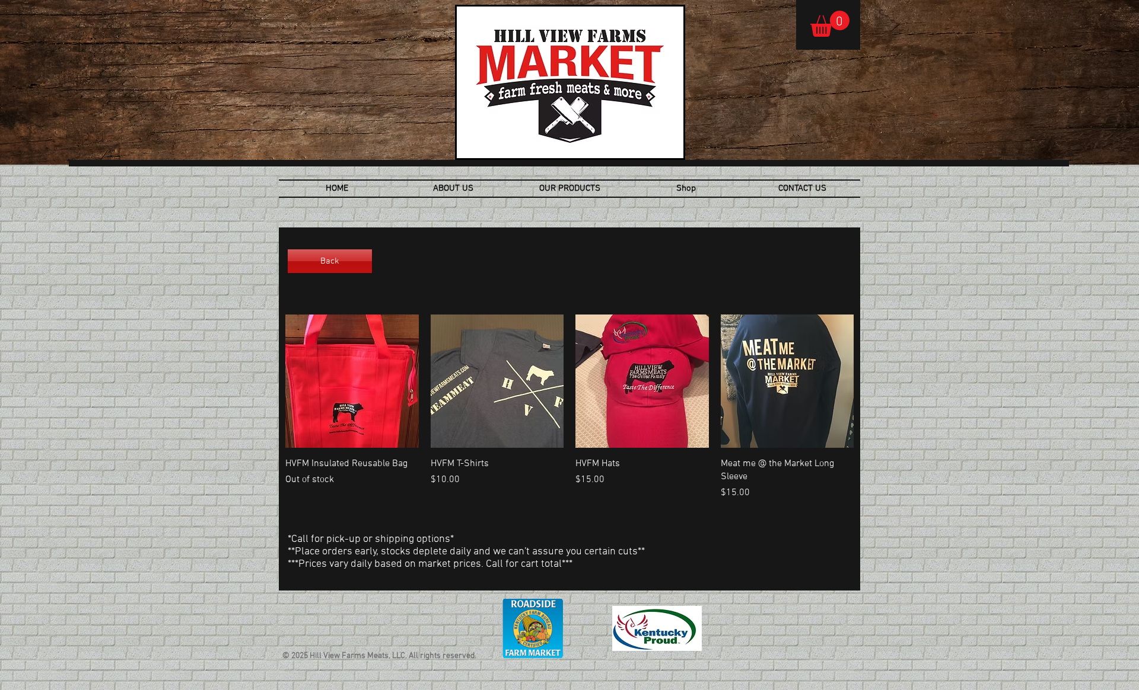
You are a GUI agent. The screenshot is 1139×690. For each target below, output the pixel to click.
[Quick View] (352, 381)
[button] (830, 24)
